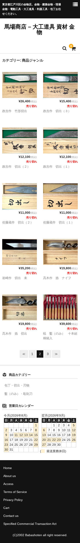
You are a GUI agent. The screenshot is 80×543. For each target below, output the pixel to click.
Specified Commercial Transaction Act (29, 524)
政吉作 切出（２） (16, 166)
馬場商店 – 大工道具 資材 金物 (39, 29)
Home (7, 468)
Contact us (10, 516)
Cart (6, 508)
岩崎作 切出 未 (14, 278)
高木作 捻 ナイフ (57, 278)
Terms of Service (15, 492)
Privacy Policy (13, 500)
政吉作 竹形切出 (14, 111)
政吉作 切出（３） (57, 111)
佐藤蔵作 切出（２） (17, 222)
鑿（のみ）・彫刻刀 (18, 394)
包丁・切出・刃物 (16, 385)
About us (9, 476)
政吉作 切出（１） (57, 166)
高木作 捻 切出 (14, 333)
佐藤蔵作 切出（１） (58, 222)
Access (8, 484)
